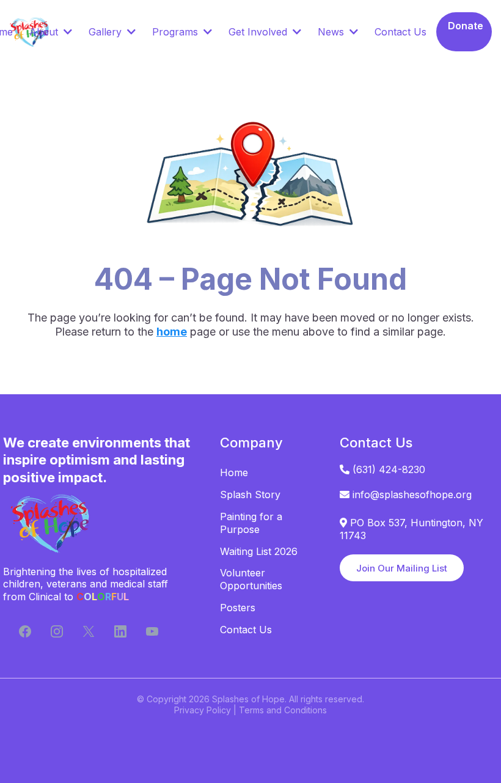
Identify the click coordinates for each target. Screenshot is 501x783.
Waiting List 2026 (259, 551)
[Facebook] (25, 631)
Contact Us (246, 629)
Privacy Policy (202, 710)
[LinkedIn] (120, 631)
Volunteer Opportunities (251, 579)
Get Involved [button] (259, 32)
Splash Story (250, 494)
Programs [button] (176, 32)
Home (234, 472)
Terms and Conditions (283, 710)
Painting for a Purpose (251, 522)
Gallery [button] (107, 32)
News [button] (332, 32)
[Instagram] (57, 631)
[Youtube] (152, 631)
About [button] (45, 32)
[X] (88, 631)
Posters (237, 607)
